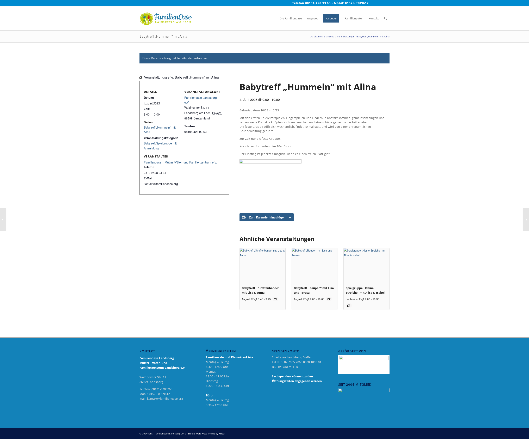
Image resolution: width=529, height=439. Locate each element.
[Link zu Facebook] (374, 3)
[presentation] (262, 265)
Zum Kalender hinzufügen (267, 217)
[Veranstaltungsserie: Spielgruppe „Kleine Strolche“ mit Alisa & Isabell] (348, 305)
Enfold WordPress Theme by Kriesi (206, 433)
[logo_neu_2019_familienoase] (165, 18)
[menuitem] (273, 18)
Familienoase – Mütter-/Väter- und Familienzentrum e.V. (180, 162)
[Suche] (385, 18)
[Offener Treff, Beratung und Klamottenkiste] (3, 219)
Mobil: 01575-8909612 (351, 3)
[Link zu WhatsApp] (386, 3)
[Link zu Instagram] (380, 3)
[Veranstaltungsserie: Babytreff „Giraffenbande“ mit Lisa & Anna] (275, 299)
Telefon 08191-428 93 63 (311, 3)
